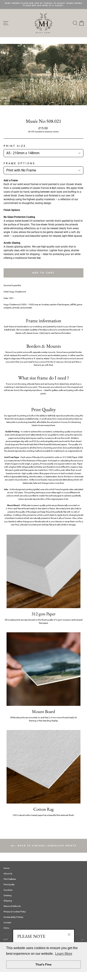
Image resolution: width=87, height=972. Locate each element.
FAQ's (6, 928)
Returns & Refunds (12, 906)
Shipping (8, 901)
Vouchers (8, 890)
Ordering (8, 895)
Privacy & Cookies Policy (15, 911)
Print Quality (9, 884)
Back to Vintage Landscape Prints (46, 845)
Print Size (15, 145)
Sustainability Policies (13, 917)
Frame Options (19, 163)
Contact (7, 922)
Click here (43, 333)
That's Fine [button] (43, 964)
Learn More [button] (63, 953)
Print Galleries (10, 879)
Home (6, 868)
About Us (8, 873)
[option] (43, 4)
